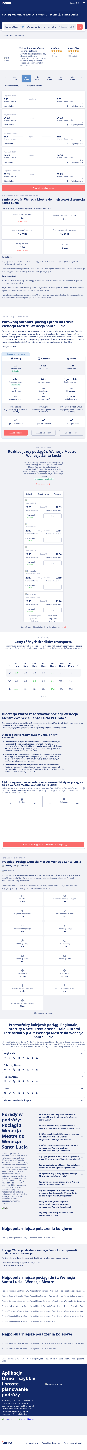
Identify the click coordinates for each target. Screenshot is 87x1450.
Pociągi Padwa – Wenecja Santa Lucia (18, 1306)
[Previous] (9, 664)
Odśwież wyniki (42, 484)
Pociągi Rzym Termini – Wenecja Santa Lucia (48, 1291)
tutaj (64, 627)
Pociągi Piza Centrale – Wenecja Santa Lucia (48, 1296)
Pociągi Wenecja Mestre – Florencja (45, 1311)
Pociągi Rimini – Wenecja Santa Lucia (45, 1306)
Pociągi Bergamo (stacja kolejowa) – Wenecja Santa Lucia (26, 1301)
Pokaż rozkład (22, 250)
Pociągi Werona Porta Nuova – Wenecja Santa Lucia (52, 1343)
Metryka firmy (32, 1443)
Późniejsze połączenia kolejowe (52, 618)
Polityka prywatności (73, 1443)
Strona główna (8, 1359)
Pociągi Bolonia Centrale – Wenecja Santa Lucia (22, 1296)
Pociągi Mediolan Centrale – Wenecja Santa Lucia (23, 1291)
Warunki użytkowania (51, 1443)
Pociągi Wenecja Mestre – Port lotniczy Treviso (49, 1316)
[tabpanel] (43, 828)
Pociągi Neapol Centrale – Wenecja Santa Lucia (49, 1301)
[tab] (12, 85)
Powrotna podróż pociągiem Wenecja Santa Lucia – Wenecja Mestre (21, 1264)
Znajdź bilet (22, 221)
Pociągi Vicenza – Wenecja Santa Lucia (18, 1311)
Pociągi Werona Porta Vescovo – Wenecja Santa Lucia (52, 1348)
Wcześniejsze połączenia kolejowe (35, 618)
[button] (52, 27)
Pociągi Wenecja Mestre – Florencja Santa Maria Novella (26, 1321)
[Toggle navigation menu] (83, 3)
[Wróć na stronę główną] (6, 3)
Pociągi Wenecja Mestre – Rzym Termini (19, 1237)
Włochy (20, 1359)
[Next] (81, 78)
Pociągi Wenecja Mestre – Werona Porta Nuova (50, 1237)
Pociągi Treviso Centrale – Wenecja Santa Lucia (22, 1348)
